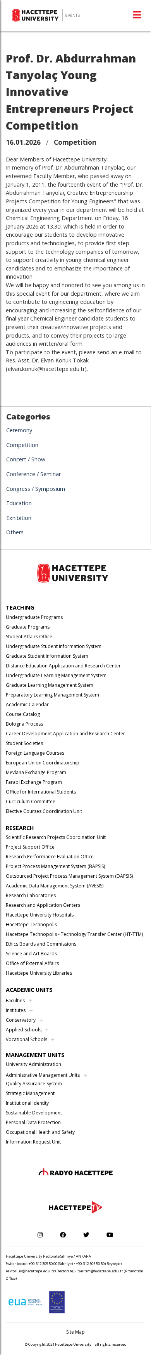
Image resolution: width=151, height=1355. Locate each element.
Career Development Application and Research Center (65, 733)
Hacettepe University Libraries (39, 973)
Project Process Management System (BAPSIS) (55, 866)
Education (19, 503)
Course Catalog (23, 714)
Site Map (75, 1332)
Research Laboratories (31, 895)
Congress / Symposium (35, 488)
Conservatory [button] (21, 1020)
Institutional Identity (27, 1103)
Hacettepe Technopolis (31, 924)
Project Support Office (30, 847)
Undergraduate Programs (34, 617)
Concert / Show (25, 459)
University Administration (33, 1064)
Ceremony (19, 430)
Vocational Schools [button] (26, 1039)
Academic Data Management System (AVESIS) (54, 885)
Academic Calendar (27, 704)
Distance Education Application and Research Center (63, 665)
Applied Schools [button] (23, 1029)
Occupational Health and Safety (40, 1132)
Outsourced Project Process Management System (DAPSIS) (69, 876)
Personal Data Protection (33, 1122)
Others (15, 532)
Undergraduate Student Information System (53, 646)
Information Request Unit (33, 1141)
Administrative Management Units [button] (43, 1075)
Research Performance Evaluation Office (50, 856)
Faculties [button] (15, 1000)
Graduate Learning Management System (49, 685)
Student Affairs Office (29, 636)
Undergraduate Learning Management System (56, 675)
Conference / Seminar (33, 474)
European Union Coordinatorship (42, 762)
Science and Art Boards (31, 953)
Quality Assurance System (34, 1083)
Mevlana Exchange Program (36, 772)
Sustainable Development (34, 1112)
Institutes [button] (16, 1010)
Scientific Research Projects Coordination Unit (56, 837)
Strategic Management (30, 1093)
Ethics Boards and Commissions (41, 944)
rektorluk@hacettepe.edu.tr (30, 1271)
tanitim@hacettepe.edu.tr (100, 1271)
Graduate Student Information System (47, 656)
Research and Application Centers (43, 905)
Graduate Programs (28, 627)
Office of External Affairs (32, 963)
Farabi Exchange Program (34, 782)
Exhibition (18, 518)
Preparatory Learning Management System (52, 694)
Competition (22, 445)
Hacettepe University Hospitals (40, 914)
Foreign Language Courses (35, 753)
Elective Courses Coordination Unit (44, 811)
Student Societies (24, 743)
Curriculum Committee (30, 801)
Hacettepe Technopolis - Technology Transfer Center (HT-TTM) (74, 934)
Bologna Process (24, 724)
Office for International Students (41, 791)
